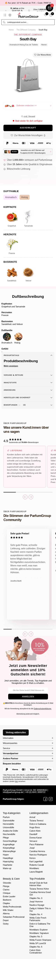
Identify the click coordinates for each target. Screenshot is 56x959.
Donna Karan (35, 837)
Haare (6, 854)
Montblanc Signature (39, 933)
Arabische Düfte (10, 831)
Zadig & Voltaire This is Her (40, 909)
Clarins (6, 889)
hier (16, 781)
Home (11, 30)
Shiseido (7, 883)
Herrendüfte (8, 824)
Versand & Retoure (13, 375)
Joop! (32, 848)
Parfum (6, 817)
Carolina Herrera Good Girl (40, 893)
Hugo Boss (34, 827)
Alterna (6, 913)
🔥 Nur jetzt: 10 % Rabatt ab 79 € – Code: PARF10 (28, 3)
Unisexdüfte (8, 827)
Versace (33, 841)
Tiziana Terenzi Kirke (39, 889)
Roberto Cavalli (36, 865)
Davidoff (33, 834)
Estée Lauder (9, 896)
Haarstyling (8, 861)
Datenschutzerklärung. (43, 709)
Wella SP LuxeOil (37, 943)
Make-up (7, 868)
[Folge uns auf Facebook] (45, 799)
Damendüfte (8, 820)
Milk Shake (8, 910)
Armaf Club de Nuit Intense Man (38, 884)
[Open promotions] (49, 7)
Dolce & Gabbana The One (39, 924)
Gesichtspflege (10, 841)
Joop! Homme (36, 901)
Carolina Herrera (37, 851)
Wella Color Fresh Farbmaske (37, 919)
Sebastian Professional (13, 917)
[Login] (9, 15)
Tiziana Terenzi (36, 820)
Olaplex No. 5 (35, 936)
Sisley (6, 923)
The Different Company (26, 30)
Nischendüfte (9, 834)
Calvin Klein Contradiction (35, 951)
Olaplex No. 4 (35, 914)
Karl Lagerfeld (35, 861)
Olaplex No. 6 (35, 947)
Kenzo (32, 858)
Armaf (32, 817)
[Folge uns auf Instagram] (50, 799)
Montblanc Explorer (38, 929)
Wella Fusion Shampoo (40, 940)
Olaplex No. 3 (35, 898)
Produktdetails (11, 355)
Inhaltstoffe (10, 383)
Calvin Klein (34, 831)
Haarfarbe (7, 865)
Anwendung (10, 390)
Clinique (6, 893)
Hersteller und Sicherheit (17, 398)
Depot (5, 920)
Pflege (6, 837)
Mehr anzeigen (11, 366)
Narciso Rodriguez (38, 854)
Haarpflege (8, 858)
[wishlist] (45, 15)
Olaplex (6, 903)
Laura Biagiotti (36, 871)
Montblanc (34, 868)
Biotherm (7, 900)
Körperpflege (9, 848)
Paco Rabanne (36, 844)
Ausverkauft (28, 128)
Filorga (6, 886)
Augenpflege (9, 844)
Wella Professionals (12, 906)
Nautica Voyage (36, 905)
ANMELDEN (28, 696)
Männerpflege (9, 851)
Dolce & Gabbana (37, 824)
